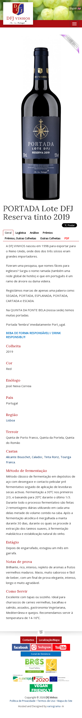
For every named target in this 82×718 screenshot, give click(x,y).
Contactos (28, 640)
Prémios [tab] (48, 232)
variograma (54, 706)
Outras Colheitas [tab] (50, 238)
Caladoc (37, 457)
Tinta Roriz (51, 457)
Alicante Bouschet (18, 457)
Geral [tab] (8, 232)
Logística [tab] (21, 232)
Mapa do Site (64, 700)
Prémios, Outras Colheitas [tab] (20, 238)
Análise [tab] (34, 232)
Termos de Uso (46, 700)
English (73, 8)
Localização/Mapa (49, 640)
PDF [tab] (66, 238)
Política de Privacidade (22, 700)
